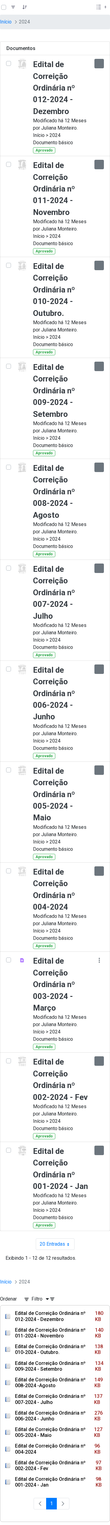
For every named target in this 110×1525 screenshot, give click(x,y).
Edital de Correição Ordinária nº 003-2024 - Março (54, 984)
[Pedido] (24, 7)
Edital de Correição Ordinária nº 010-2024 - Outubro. (54, 290)
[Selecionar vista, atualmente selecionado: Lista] (102, 7)
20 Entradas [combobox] (57, 1245)
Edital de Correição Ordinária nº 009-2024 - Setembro (54, 391)
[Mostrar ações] (99, 63)
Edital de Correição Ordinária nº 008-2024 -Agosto (54, 492)
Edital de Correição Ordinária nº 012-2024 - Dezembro (54, 88)
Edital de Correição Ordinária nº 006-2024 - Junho (54, 693)
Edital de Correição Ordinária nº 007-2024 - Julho (54, 592)
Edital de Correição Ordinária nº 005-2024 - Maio (54, 794)
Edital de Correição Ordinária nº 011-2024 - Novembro (54, 189)
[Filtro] (13, 7)
